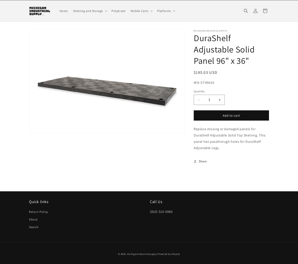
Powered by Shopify (169, 254)
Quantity (199, 91)
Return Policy (38, 212)
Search (34, 227)
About (33, 219)
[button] (89, 10)
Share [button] (203, 161)
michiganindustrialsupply (142, 254)
